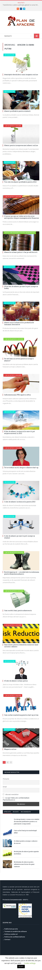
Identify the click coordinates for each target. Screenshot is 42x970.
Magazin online (10, 749)
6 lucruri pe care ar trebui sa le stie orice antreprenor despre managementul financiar (21, 217)
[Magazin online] (21, 738)
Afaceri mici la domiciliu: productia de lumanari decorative (19, 323)
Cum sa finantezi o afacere (14, 339)
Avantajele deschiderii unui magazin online (21, 75)
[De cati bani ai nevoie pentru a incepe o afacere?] (21, 347)
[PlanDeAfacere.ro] (21, 20)
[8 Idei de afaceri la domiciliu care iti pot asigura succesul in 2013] (21, 420)
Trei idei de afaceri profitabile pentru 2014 (20, 182)
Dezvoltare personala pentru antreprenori (20, 233)
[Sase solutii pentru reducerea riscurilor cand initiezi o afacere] (21, 633)
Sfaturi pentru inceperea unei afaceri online (21, 145)
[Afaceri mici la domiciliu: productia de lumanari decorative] (21, 311)
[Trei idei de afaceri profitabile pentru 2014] (21, 170)
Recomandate (26, 812)
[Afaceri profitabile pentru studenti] (21, 100)
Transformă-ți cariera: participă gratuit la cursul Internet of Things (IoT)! (21, 5)
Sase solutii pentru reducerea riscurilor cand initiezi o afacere (21, 646)
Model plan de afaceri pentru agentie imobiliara (26, 853)
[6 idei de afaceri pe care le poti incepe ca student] (21, 524)
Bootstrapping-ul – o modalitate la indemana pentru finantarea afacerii (21, 573)
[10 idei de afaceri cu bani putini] (21, 669)
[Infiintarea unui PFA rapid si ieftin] (21, 383)
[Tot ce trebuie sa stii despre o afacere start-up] (21, 456)
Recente (16, 812)
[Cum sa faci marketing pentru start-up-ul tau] (21, 703)
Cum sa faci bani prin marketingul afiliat (25, 831)
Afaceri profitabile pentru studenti (17, 111)
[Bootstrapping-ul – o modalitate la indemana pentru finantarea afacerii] (21, 560)
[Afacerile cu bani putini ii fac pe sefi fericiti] (21, 241)
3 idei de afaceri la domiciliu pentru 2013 (19, 502)
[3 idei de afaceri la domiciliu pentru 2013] (21, 490)
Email (5, 787)
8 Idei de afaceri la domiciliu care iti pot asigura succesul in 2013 (19, 432)
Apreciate (7, 812)
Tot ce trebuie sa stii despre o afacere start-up (21, 468)
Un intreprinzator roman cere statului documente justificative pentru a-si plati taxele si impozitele (26, 821)
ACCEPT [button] (21, 966)
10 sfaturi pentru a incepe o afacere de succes (25, 842)
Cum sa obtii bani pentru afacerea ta (18, 610)
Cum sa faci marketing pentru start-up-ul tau (21, 715)
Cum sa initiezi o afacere (13, 126)
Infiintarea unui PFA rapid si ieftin (17, 395)
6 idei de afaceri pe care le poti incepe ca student (19, 537)
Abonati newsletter (12, 794)
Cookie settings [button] (30, 963)
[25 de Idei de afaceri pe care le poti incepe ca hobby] (21, 275)
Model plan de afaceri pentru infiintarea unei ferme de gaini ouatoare (24, 864)
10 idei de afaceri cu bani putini (16, 681)
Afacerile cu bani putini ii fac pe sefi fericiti (20, 252)
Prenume (6, 779)
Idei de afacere (9, 55)
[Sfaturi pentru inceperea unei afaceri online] (21, 134)
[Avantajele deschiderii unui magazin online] (21, 63)
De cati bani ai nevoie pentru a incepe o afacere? (19, 360)
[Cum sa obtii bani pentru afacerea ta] (21, 599)
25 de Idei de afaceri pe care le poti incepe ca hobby (21, 287)
